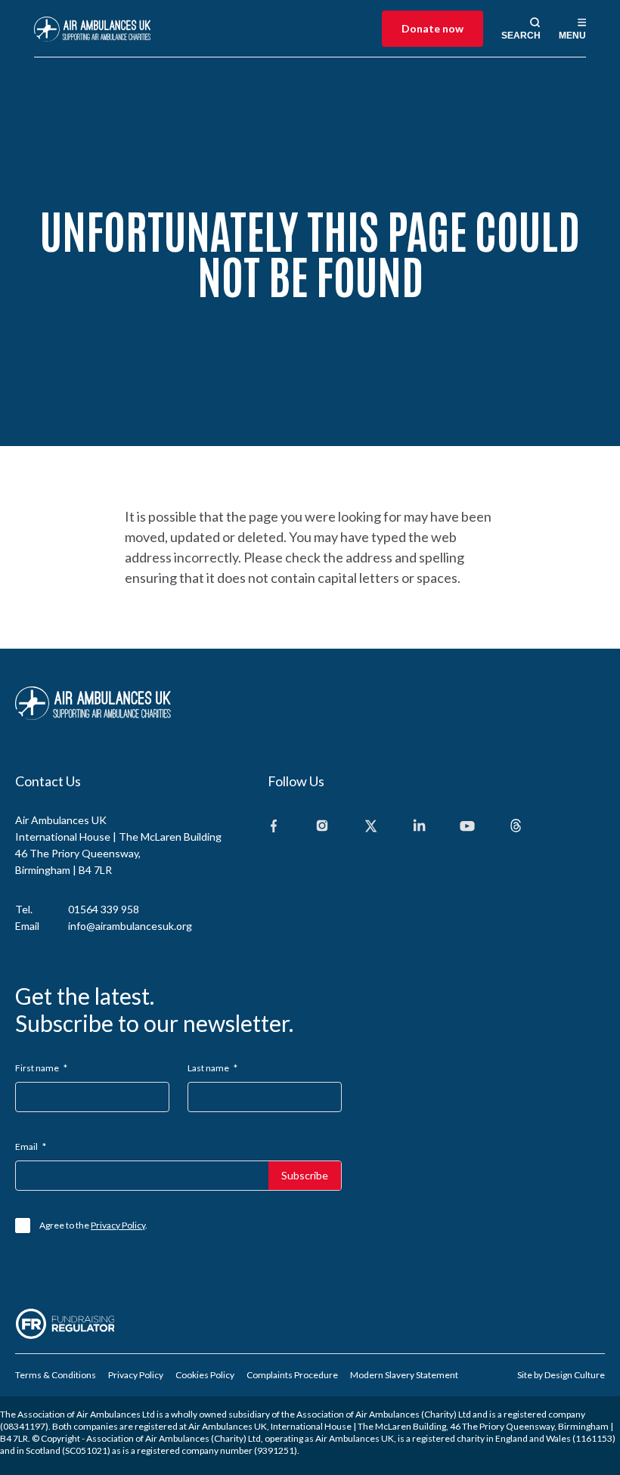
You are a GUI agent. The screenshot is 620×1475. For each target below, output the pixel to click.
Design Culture (574, 1374)
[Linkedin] (419, 826)
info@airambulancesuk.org (130, 925)
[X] (370, 826)
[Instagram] (322, 826)
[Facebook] (274, 826)
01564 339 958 (103, 909)
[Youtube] (467, 826)
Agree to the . (93, 1225)
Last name (212, 1068)
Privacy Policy (118, 1225)
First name (41, 1068)
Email (30, 1146)
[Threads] (516, 826)
